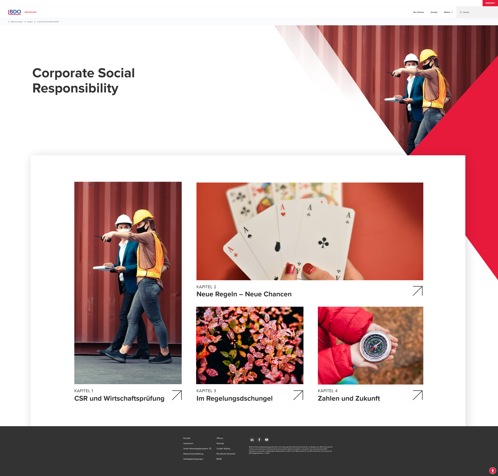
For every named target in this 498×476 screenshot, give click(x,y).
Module (447, 12)
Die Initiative (418, 12)
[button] (490, 3)
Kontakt (434, 12)
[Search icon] (461, 12)
